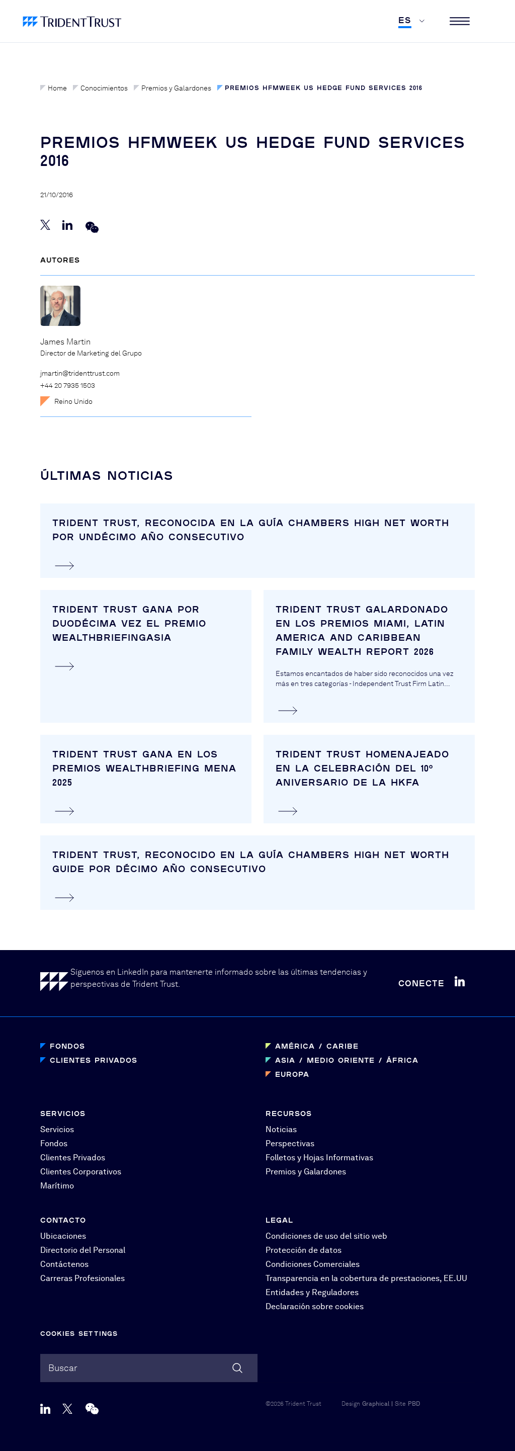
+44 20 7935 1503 (67, 385)
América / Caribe (317, 1046)
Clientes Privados (93, 1060)
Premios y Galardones (176, 88)
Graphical (375, 1403)
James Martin (65, 342)
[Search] (237, 1368)
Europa (292, 1074)
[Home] (55, 983)
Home (57, 88)
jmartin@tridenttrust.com (80, 373)
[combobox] (149, 1368)
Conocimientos (104, 88)
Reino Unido (73, 401)
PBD (414, 1403)
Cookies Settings (79, 1333)
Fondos (67, 1046)
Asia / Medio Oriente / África (346, 1060)
